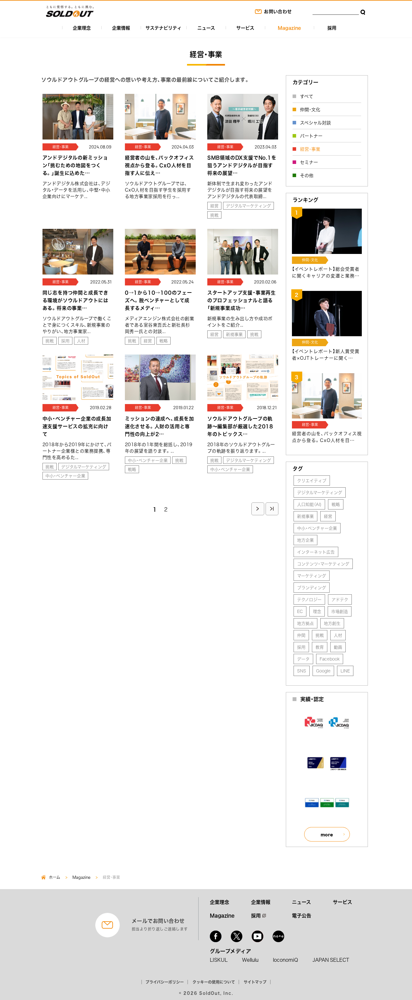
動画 (338, 647)
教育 (319, 647)
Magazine (289, 27)
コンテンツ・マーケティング (323, 564)
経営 (214, 206)
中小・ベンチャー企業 (65, 476)
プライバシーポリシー (164, 982)
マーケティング (311, 575)
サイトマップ (255, 982)
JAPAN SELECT (331, 959)
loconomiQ (285, 959)
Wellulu (250, 959)
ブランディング (311, 587)
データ (303, 659)
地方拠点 (305, 623)
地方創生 (332, 623)
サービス (245, 27)
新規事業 (234, 334)
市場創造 (339, 611)
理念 (317, 611)
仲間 (301, 635)
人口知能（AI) (309, 504)
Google (323, 671)
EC (300, 611)
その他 (307, 175)
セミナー (309, 162)
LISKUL (219, 959)
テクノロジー (309, 599)
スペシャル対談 (315, 122)
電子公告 (301, 915)
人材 (81, 341)
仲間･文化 (310, 109)
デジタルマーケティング (248, 206)
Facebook (330, 659)
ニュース (206, 27)
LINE (345, 671)
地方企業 (305, 540)
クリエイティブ (311, 480)
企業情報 (121, 27)
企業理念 (82, 27)
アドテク (340, 599)
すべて (306, 96)
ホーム (54, 877)
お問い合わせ (278, 11)
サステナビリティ (163, 27)
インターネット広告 (316, 552)
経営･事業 (310, 149)
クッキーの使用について (213, 982)
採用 (331, 27)
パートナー (311, 135)
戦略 (163, 341)
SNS (301, 671)
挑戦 (214, 215)
